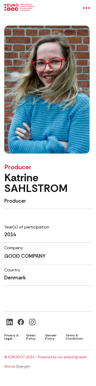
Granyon (23, 366)
